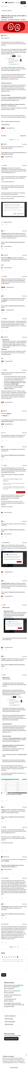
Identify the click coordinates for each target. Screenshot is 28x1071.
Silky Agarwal (6, 542)
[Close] (26, 1054)
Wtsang (5, 318)
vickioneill (5, 255)
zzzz (4, 432)
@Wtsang (4, 349)
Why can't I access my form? (11, 990)
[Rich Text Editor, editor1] (14, 965)
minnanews (5, 878)
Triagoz (5, 465)
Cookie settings (14, 1067)
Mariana (5, 35)
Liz (4, 230)
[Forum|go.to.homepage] (11, 3)
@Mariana (4, 168)
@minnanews (5, 906)
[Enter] (2, 6)
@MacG (7, 861)
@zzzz (3, 449)
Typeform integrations (10, 1015)
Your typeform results (9, 1006)
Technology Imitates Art (10, 999)
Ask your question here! (11, 1038)
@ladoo (4, 809)
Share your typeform (7, 10)
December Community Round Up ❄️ (13, 995)
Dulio (4, 604)
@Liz (3, 279)
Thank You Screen (15, 382)
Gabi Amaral (6, 856)
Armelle (5, 165)
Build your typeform (8, 1000)
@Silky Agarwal (5, 583)
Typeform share (5, 124)
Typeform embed (9, 1024)
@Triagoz (4, 523)
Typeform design (9, 1018)
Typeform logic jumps (10, 1021)
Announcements (8, 996)
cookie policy (22, 1062)
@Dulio (3, 658)
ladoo (4, 674)
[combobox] (14, 6)
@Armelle (4, 233)
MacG (4, 827)
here (9, 587)
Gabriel (5, 144)
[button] (3, 3)
